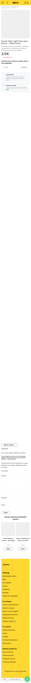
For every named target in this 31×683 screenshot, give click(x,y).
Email (3, 505)
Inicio (3, 6)
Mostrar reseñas (9, 445)
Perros (8, 6)
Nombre (4, 498)
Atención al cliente (11, 85)
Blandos (14, 7)
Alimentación (15, 6)
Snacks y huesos (6, 7)
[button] (27, 679)
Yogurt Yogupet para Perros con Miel (23, 539)
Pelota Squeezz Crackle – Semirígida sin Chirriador (8, 540)
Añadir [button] (8, 549)
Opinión (4, 476)
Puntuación (4, 471)
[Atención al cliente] (4, 85)
